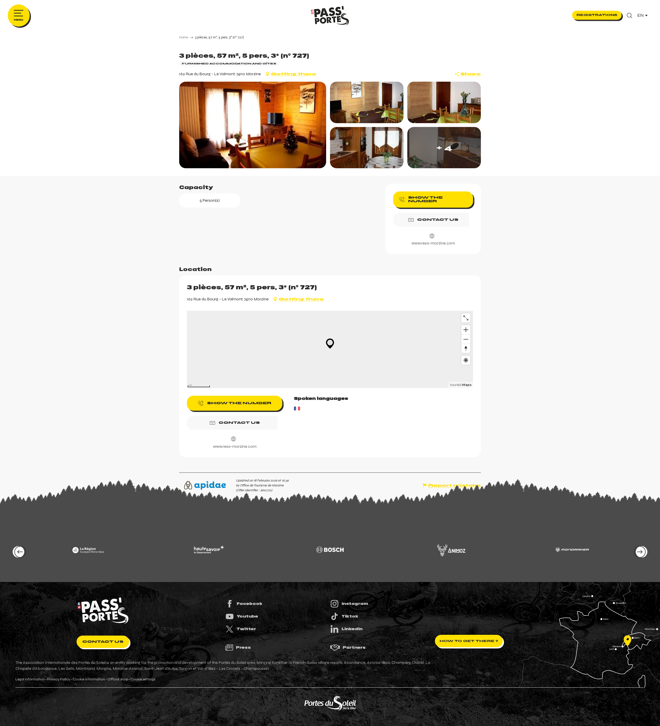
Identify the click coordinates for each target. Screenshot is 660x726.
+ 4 (444, 147)
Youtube (247, 616)
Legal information (30, 679)
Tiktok (350, 616)
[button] (629, 15)
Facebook (249, 604)
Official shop (118, 679)
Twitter (246, 629)
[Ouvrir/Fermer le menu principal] (18, 15)
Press (243, 647)
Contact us (102, 641)
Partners (354, 647)
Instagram (355, 604)
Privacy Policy (58, 679)
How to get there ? (469, 641)
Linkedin (352, 629)
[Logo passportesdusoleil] (103, 610)
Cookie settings (142, 679)
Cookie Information (89, 679)
